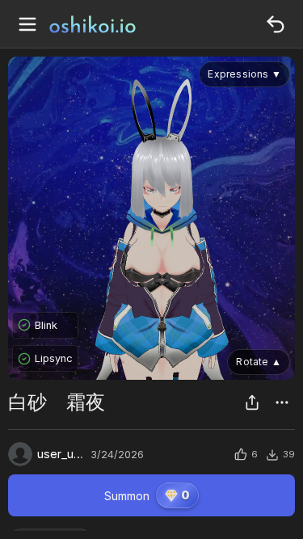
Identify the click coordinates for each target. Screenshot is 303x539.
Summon (147, 495)
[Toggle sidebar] (27, 24)
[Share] (252, 402)
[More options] (282, 402)
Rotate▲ (258, 362)
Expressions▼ (244, 74)
